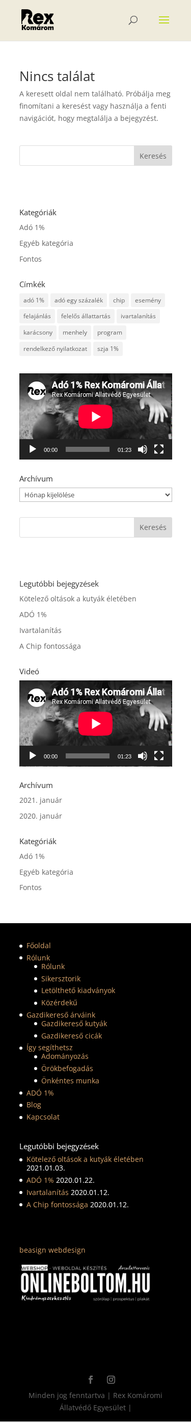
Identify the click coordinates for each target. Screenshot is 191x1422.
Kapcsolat (43, 1117)
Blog (33, 1104)
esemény (148, 300)
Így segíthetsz (49, 1047)
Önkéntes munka (70, 1080)
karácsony (37, 332)
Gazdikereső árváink (60, 1015)
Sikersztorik (60, 978)
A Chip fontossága (50, 646)
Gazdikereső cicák (71, 1035)
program (109, 332)
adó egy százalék (78, 300)
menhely (75, 332)
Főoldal (38, 945)
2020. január (40, 816)
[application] (95, 416)
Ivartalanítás (40, 630)
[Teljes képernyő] (159, 449)
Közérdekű (59, 1002)
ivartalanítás (138, 316)
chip (119, 300)
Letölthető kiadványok (78, 990)
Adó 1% (32, 227)
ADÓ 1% (33, 614)
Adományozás (65, 1056)
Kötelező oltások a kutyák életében (78, 598)
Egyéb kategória (46, 243)
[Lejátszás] (33, 449)
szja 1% (108, 348)
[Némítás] (143, 449)
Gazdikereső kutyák (74, 1023)
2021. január (40, 800)
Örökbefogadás (67, 1068)
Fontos (30, 259)
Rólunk (38, 957)
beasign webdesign (52, 1250)
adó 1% (33, 300)
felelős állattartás (86, 316)
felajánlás (37, 316)
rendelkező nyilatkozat (55, 348)
